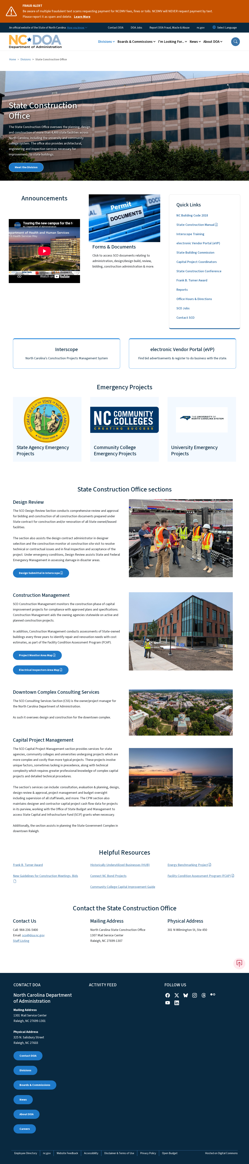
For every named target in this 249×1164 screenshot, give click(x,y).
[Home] (35, 37)
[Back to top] (239, 963)
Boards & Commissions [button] (135, 41)
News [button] (194, 41)
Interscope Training (190, 234)
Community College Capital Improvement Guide (122, 887)
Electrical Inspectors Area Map (39, 670)
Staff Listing (21, 941)
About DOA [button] (211, 41)
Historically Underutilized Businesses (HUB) (120, 865)
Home (12, 59)
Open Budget (170, 1153)
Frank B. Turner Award (191, 280)
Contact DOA (115, 28)
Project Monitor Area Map (35, 655)
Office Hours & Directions (194, 299)
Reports (182, 289)
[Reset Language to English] (214, 27)
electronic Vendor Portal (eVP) (198, 243)
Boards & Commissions (35, 1085)
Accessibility (91, 1153)
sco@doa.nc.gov (33, 935)
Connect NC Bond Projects (108, 876)
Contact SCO (185, 317)
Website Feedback (67, 1153)
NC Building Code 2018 (192, 215)
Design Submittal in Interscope (39, 573)
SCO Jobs (183, 308)
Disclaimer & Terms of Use (119, 1153)
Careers (25, 1129)
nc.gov (201, 28)
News (23, 1100)
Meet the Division (26, 167)
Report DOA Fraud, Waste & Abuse (169, 28)
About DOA (27, 1114)
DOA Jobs (136, 28)
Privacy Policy (148, 1153)
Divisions (25, 59)
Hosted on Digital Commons (221, 1153)
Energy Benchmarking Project (188, 865)
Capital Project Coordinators (196, 262)
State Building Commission (195, 252)
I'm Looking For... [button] (171, 41)
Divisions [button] (105, 41)
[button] (235, 41)
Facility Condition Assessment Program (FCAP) (199, 876)
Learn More (82, 16)
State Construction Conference (198, 271)
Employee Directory (25, 1153)
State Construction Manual (195, 225)
